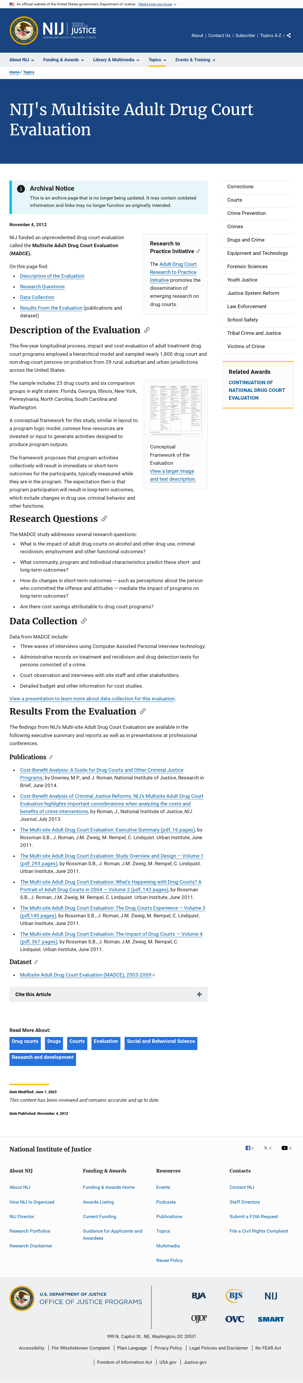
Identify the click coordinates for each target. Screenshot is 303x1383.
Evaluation (106, 1041)
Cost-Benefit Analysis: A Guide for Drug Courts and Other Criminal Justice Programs (101, 774)
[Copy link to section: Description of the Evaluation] (145, 329)
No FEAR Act (268, 1348)
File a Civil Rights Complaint (259, 1231)
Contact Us (219, 35)
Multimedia (168, 1245)
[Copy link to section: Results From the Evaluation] (140, 710)
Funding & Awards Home (109, 1187)
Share (293, 39)
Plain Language (132, 1348)
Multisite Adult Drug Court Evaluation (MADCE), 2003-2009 (86, 975)
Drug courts (25, 1041)
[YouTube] (287, 1152)
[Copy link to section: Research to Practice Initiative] (197, 250)
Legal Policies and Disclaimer (218, 1348)
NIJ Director (21, 1216)
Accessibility (31, 1348)
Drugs (54, 1041)
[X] (269, 1152)
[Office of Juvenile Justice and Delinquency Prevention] (199, 1324)
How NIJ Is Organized (31, 1202)
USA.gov (167, 1362)
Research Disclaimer (30, 1245)
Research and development (43, 1057)
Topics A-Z (270, 35)
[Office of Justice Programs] (23, 30)
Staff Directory (245, 1202)
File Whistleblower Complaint (81, 1348)
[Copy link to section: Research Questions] (102, 518)
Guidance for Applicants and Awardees (112, 1234)
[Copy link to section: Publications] (49, 757)
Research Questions (42, 287)
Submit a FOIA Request (254, 1216)
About (197, 35)
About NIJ (19, 1187)
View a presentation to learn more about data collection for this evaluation (92, 699)
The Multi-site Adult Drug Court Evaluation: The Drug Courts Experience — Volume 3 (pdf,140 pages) (112, 912)
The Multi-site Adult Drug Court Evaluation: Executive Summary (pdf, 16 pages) (107, 830)
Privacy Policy (168, 1348)
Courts (77, 1041)
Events (163, 1187)
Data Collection (37, 297)
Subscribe (245, 35)
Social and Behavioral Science (161, 1041)
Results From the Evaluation (51, 308)
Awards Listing (98, 1202)
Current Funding (99, 1216)
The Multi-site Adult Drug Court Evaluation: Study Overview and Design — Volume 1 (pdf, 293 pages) (112, 859)
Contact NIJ (242, 1187)
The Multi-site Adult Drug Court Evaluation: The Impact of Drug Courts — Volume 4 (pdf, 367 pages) (111, 938)
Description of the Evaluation (52, 276)
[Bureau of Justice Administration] (199, 1300)
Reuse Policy (169, 1260)
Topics (28, 72)
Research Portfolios (29, 1231)
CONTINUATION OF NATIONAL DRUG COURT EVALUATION (257, 390)
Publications (169, 1216)
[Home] (69, 30)
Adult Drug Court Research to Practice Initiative (173, 272)
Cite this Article (33, 994)
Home (14, 72)
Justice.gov (195, 1362)
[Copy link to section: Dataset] (35, 961)
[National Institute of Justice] (271, 1300)
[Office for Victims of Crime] (234, 1323)
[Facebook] (252, 1152)
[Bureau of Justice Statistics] (235, 1304)
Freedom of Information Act (124, 1362)
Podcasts (166, 1202)
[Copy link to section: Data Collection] (82, 620)
